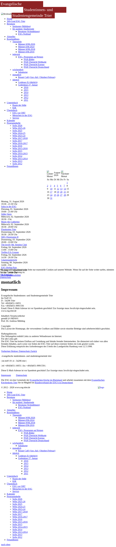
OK (1, 275)
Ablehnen (8, 275)
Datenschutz (5, 277)
